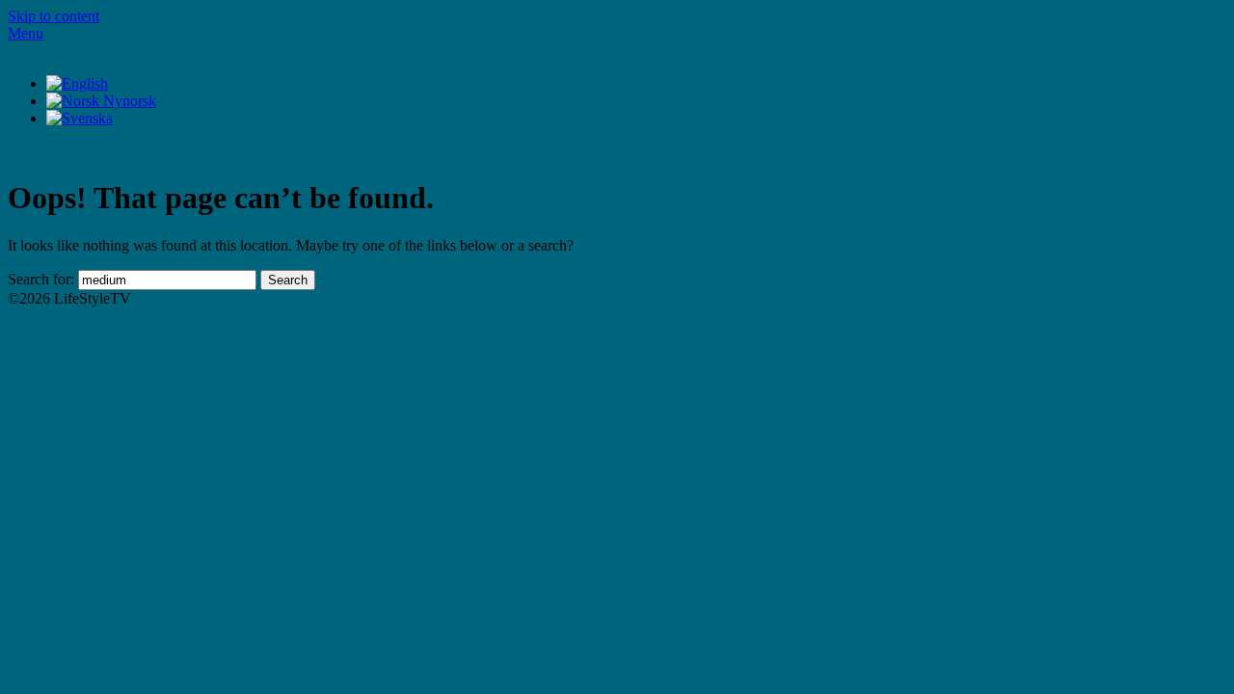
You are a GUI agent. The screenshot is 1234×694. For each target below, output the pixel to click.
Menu (25, 33)
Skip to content (53, 16)
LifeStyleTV (46, 50)
